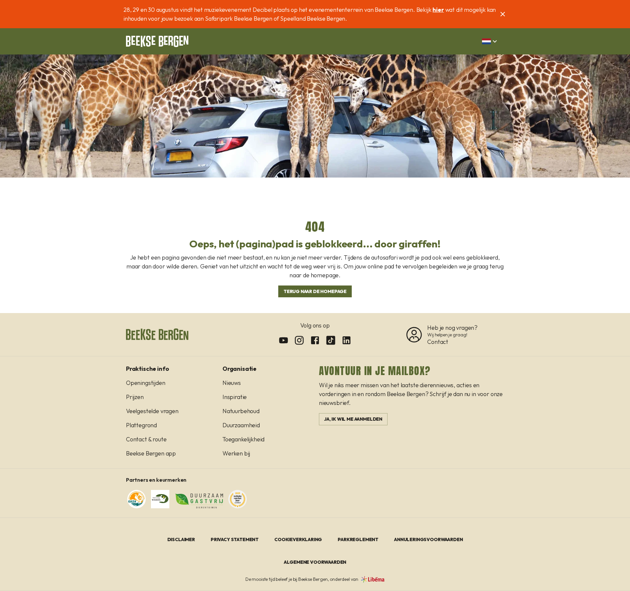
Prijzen (135, 397)
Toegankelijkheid (243, 439)
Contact (437, 342)
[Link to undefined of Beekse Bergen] (283, 340)
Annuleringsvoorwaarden (428, 539)
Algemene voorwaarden (315, 562)
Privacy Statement (235, 539)
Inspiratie (234, 397)
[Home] (157, 41)
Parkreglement (358, 539)
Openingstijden (145, 383)
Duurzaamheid (241, 425)
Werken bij (236, 453)
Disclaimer (181, 539)
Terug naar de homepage (315, 291)
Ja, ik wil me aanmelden (353, 419)
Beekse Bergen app (151, 453)
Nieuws (231, 383)
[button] (490, 41)
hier (438, 9)
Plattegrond (141, 425)
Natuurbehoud (241, 411)
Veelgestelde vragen (152, 411)
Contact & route (146, 439)
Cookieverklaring (298, 539)
